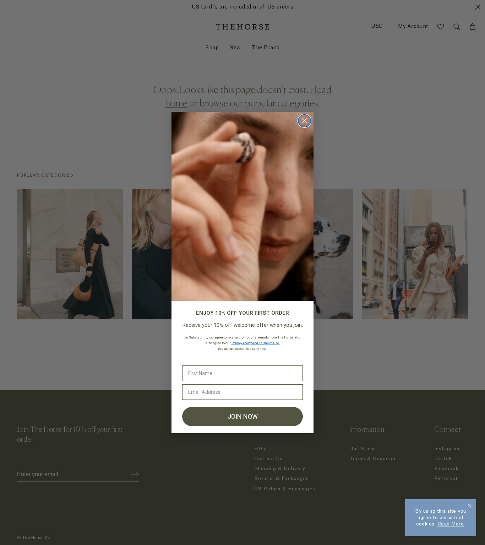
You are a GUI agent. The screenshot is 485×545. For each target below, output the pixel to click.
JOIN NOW (243, 416)
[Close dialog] (304, 121)
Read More (450, 524)
